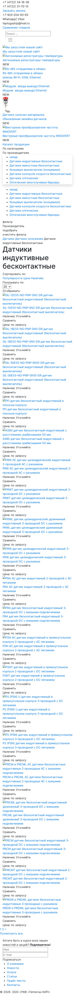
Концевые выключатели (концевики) (35, 169)
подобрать (10, 230)
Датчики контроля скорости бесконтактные (40, 174)
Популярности (13, 278)
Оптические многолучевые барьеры (34, 182)
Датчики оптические (24, 178)
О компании (15, 963)
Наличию (37, 278)
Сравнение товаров (16, 27)
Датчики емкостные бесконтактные (34, 165)
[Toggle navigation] (10, 39)
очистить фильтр (14, 234)
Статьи (12, 976)
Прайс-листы (16, 980)
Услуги (11, 972)
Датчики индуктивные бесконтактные (36, 161)
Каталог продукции (16, 144)
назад (13, 157)
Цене (27, 278)
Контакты (13, 985)
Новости (13, 968)
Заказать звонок (14, 10)
